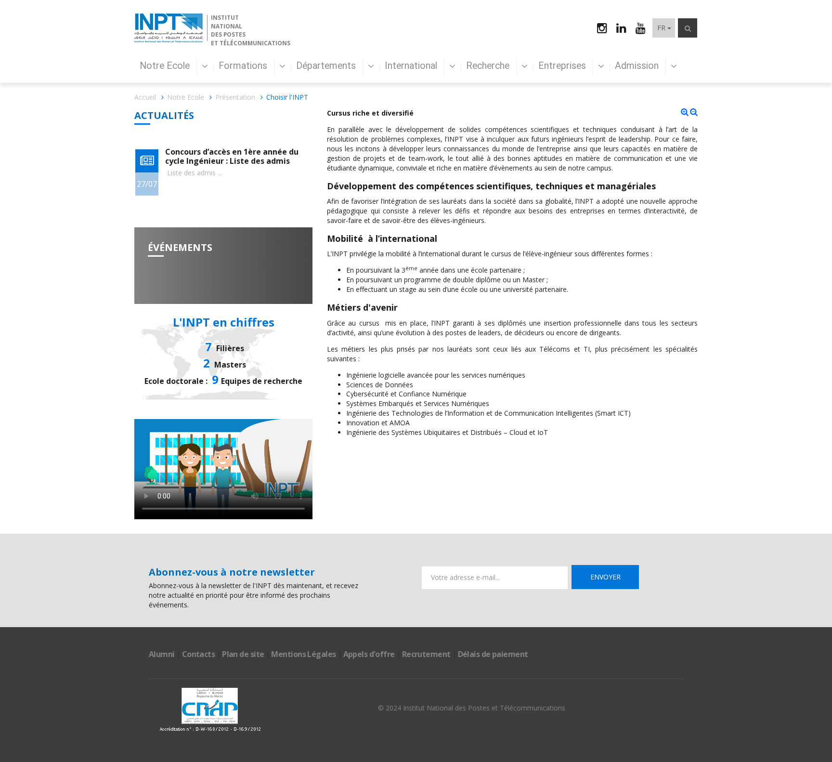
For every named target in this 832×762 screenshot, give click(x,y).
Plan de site (243, 654)
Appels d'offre (369, 654)
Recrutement (426, 654)
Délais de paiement (493, 654)
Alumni (162, 654)
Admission (638, 65)
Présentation (235, 97)
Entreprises (563, 65)
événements (180, 247)
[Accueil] (168, 27)
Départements (327, 65)
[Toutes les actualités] (146, 160)
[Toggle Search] (687, 28)
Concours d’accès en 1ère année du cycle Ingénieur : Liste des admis (232, 156)
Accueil (145, 97)
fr (661, 27)
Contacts (198, 654)
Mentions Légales (303, 654)
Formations (244, 65)
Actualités (164, 115)
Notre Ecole (166, 65)
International (412, 65)
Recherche (489, 65)
